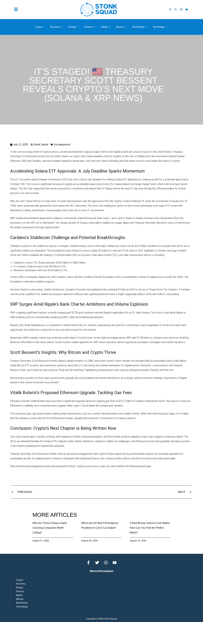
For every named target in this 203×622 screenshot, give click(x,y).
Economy (55, 26)
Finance (89, 26)
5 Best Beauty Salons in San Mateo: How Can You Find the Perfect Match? (150, 528)
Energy (72, 26)
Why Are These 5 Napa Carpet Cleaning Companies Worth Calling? (50, 528)
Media (104, 26)
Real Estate (138, 26)
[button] (44, 9)
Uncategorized (62, 144)
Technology (158, 26)
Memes (120, 26)
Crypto (38, 26)
